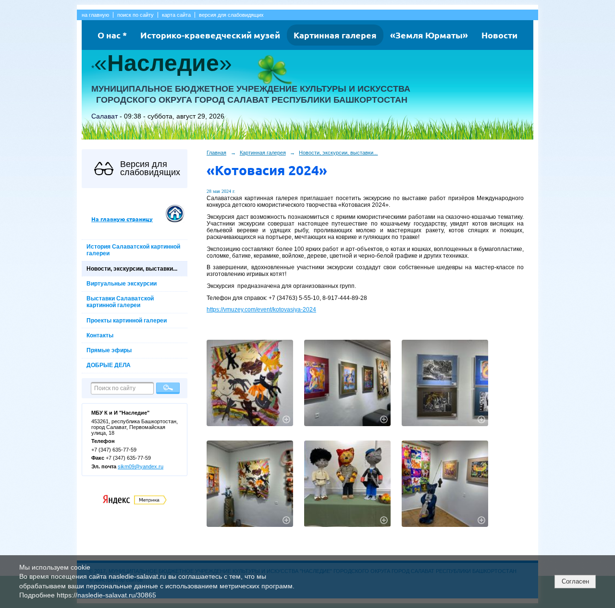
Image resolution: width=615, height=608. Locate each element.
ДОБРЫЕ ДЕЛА (108, 365)
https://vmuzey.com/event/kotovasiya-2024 (261, 309)
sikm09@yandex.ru (140, 466)
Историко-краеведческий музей (210, 34)
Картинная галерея (335, 34)
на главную (95, 15)
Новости (499, 34)
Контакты (99, 335)
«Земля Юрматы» (429, 34)
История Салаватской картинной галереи (133, 250)
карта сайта (176, 15)
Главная (216, 152)
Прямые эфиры (109, 350)
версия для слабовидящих (231, 15)
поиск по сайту (135, 15)
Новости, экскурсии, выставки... (131, 268)
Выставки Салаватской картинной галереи (120, 302)
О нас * (112, 34)
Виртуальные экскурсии (121, 283)
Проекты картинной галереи (126, 320)
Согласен (575, 581)
